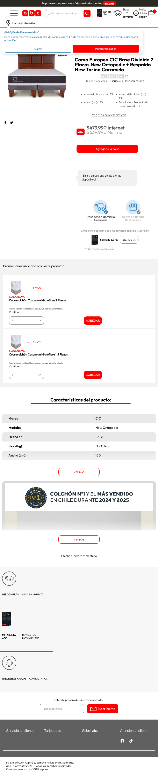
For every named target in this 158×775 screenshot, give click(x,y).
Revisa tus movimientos (21, 636)
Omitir (38, 48)
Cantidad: (15, 312)
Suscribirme (106, 709)
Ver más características (109, 115)
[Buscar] (87, 13)
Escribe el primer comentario (127, 81)
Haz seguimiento (23, 594)
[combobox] (129, 240)
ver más (109, 3)
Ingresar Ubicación (105, 48)
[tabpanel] (36, 78)
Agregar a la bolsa (107, 149)
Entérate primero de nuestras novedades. (79, 699)
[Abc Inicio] (31, 13)
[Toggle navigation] (14, 13)
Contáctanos (25, 678)
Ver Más (79, 472)
